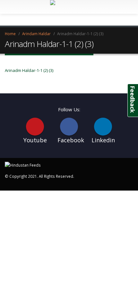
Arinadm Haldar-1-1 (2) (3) (29, 70)
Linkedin (103, 127)
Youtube (35, 127)
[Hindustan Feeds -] (23, 164)
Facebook (69, 127)
